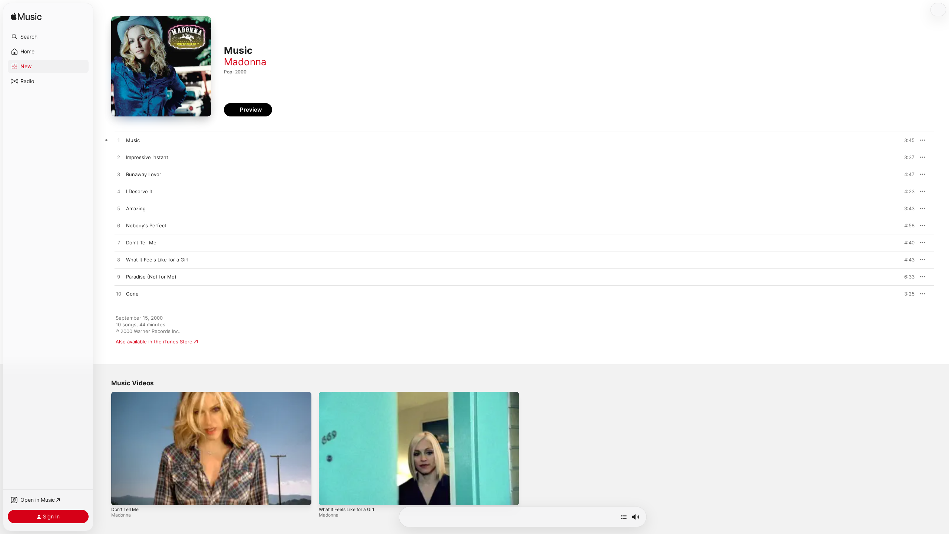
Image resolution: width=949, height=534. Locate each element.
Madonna (245, 61)
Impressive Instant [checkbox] (147, 157)
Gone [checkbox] (132, 294)
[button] (48, 36)
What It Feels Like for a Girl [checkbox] (157, 260)
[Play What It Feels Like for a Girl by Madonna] (118, 260)
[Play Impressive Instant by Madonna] (118, 157)
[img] (26, 17)
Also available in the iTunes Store (154, 342)
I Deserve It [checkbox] (139, 191)
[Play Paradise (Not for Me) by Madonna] (118, 277)
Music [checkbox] (133, 140)
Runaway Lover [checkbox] (143, 174)
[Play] (120, 495)
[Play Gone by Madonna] (118, 294)
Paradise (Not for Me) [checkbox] (151, 277)
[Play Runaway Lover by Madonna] (118, 174)
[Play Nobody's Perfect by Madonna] (118, 225)
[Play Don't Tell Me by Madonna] (118, 243)
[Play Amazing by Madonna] (118, 208)
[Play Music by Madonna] (118, 140)
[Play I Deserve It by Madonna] (118, 191)
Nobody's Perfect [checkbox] (146, 225)
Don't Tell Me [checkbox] (141, 242)
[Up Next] (623, 517)
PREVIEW (906, 140)
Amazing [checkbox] (136, 208)
